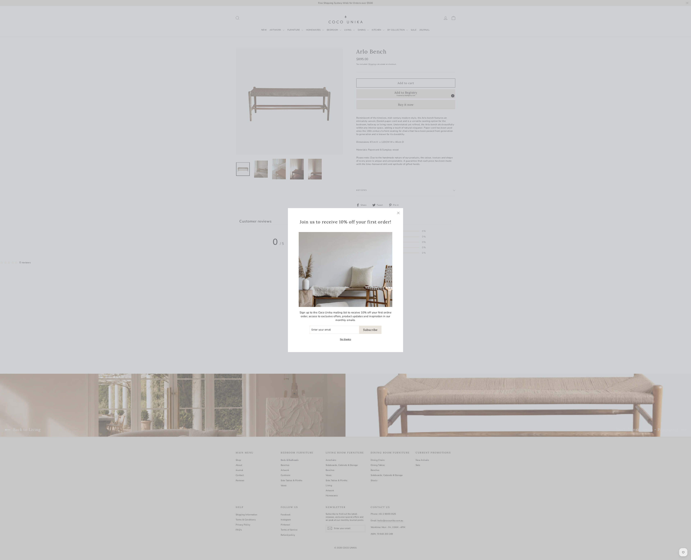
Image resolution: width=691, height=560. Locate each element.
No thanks (345, 339)
